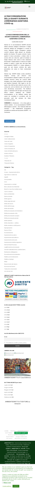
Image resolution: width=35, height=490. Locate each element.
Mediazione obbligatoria (10, 252)
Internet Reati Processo (10, 244)
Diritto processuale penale (11, 218)
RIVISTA (13, 431)
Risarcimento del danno (10, 264)
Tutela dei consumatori (10, 269)
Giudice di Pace (8, 153)
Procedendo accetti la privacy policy (16, 342)
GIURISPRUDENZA (23, 431)
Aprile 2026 (7, 392)
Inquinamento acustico (10, 235)
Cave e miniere (8, 191)
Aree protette (8, 179)
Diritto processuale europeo (11, 215)
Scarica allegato (9, 121)
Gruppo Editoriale (21, 436)
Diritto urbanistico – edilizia (11, 223)
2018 (5, 326)
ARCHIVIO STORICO (21, 438)
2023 (5, 314)
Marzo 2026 (7, 394)
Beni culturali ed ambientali (11, 186)
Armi (5, 181)
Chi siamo (9, 438)
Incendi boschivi (8, 232)
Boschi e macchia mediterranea (13, 189)
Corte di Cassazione (9, 146)
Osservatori (10, 436)
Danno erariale (8, 196)
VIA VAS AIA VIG (8, 271)
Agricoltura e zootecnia (10, 174)
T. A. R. (6, 158)
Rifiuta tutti (7, 482)
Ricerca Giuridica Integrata (16, 435)
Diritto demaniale (9, 208)
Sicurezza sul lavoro (9, 266)
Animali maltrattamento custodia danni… (15, 249)
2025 (5, 310)
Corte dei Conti (8, 141)
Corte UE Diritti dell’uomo (11, 151)
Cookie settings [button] (7, 486)
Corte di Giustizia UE (9, 148)
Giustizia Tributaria (9, 156)
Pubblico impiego (9, 259)
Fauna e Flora (7, 230)
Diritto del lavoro (8, 203)
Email (5, 336)
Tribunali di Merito (9, 163)
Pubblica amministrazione (11, 256)
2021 (5, 319)
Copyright (8, 448)
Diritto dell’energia (9, 206)
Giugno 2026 (7, 387)
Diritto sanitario (8, 220)
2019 (5, 324)
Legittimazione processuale (11, 247)
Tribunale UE (7, 160)
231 (5, 169)
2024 (5, 312)
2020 (5, 322)
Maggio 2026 (7, 390)
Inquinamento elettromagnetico (13, 242)
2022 (5, 317)
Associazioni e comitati (10, 184)
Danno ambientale (9, 194)
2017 (5, 329)
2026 (5, 307)
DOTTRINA (8, 433)
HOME (6, 431)
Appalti (6, 177)
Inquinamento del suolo (10, 240)
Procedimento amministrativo (12, 254)
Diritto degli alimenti (9, 201)
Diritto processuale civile (10, 213)
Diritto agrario (7, 198)
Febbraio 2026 (8, 397)
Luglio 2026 (7, 385)
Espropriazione (8, 227)
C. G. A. (6, 134)
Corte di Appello (8, 143)
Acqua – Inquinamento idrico (12, 172)
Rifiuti (5, 261)
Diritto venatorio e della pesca (12, 225)
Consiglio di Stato (8, 136)
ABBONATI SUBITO (21, 433)
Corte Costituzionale (9, 139)
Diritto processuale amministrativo (13, 210)
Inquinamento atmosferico (11, 237)
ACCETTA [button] (16, 486)
